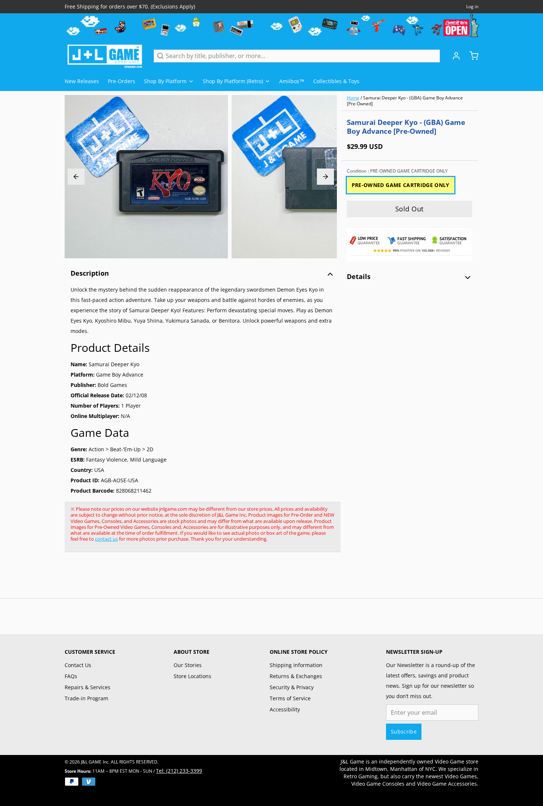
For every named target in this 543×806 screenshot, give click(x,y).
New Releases (82, 81)
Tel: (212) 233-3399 (179, 770)
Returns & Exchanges (296, 676)
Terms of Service (290, 698)
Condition (397, 171)
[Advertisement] (199, 579)
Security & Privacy (292, 687)
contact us (106, 538)
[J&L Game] (105, 56)
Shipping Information (296, 665)
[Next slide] (325, 176)
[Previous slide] (76, 176)
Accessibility (285, 709)
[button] (409, 209)
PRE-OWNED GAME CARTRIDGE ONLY (401, 184)
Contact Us (78, 665)
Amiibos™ (291, 81)
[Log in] (453, 55)
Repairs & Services (87, 687)
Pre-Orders (121, 81)
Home (353, 98)
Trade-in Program (86, 698)
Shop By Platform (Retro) (233, 81)
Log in (472, 7)
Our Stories (188, 665)
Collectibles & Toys (336, 81)
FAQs (71, 676)
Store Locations (192, 676)
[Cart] (471, 55)
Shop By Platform (165, 81)
